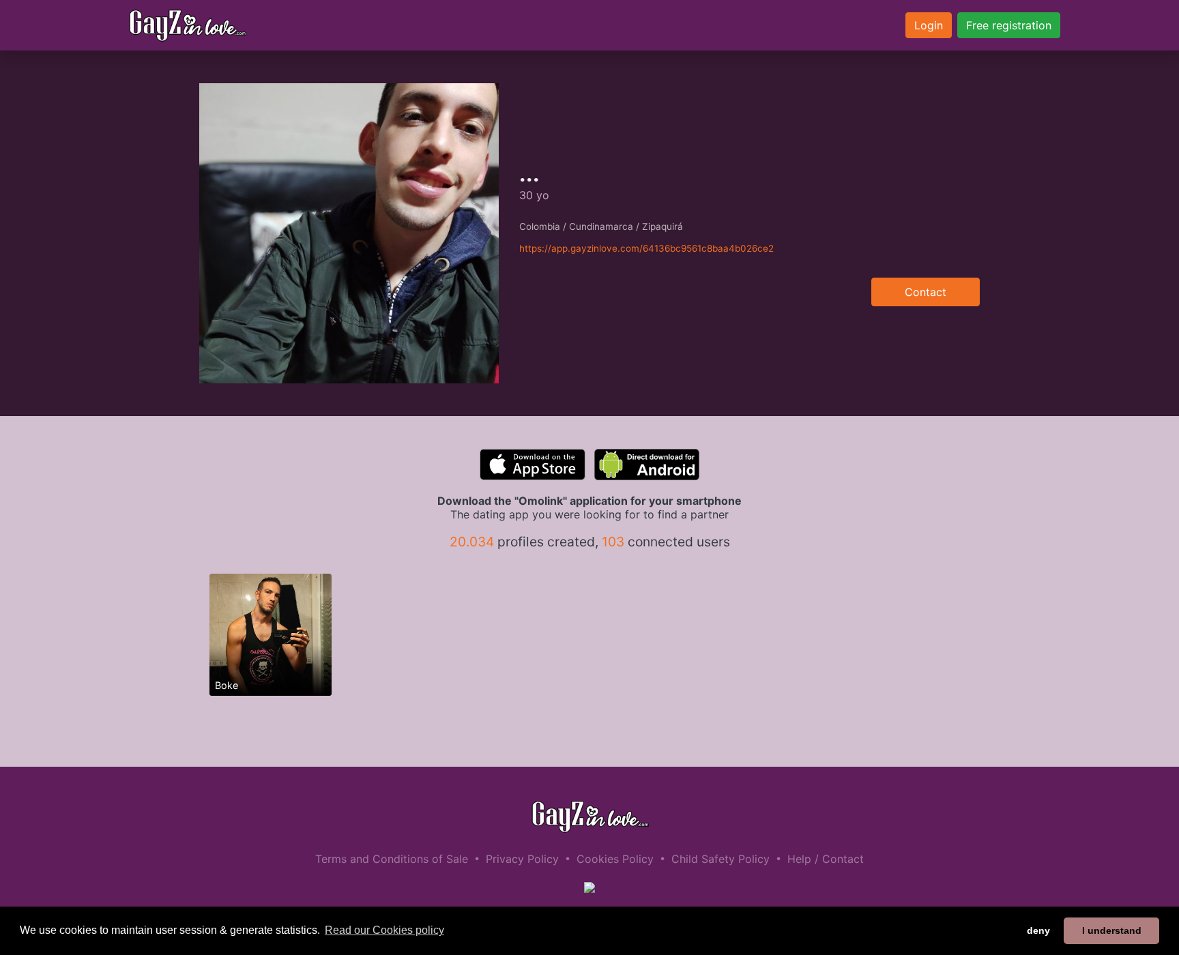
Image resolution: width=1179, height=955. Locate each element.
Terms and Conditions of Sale (391, 859)
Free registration (1008, 25)
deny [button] (1038, 930)
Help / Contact (825, 859)
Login (928, 25)
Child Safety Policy (720, 859)
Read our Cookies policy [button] (384, 930)
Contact (925, 292)
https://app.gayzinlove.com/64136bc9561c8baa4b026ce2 (646, 248)
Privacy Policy (522, 859)
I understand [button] (1111, 930)
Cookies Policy (615, 859)
